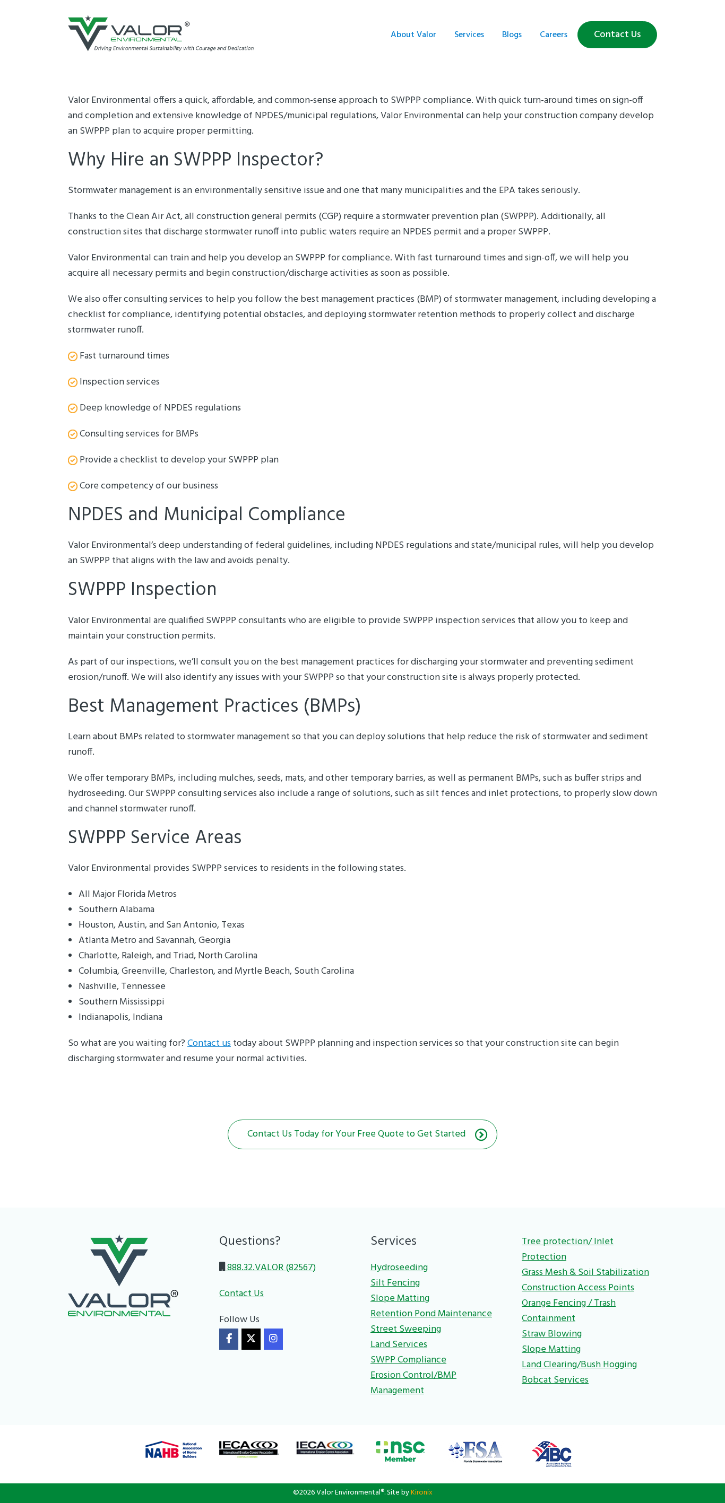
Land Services (398, 1344)
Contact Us (617, 34)
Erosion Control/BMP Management (413, 1383)
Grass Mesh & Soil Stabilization (585, 1272)
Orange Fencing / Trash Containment (569, 1311)
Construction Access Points (578, 1288)
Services (469, 35)
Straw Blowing (552, 1334)
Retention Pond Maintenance (431, 1314)
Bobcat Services (555, 1380)
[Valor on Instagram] (273, 1339)
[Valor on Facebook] (228, 1339)
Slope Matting (399, 1298)
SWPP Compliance (408, 1360)
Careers (553, 35)
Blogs (512, 35)
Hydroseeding (399, 1267)
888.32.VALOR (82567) (270, 1267)
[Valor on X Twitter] (251, 1339)
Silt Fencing (395, 1283)
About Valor (413, 35)
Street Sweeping (405, 1329)
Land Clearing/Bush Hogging (579, 1365)
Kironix (422, 1493)
